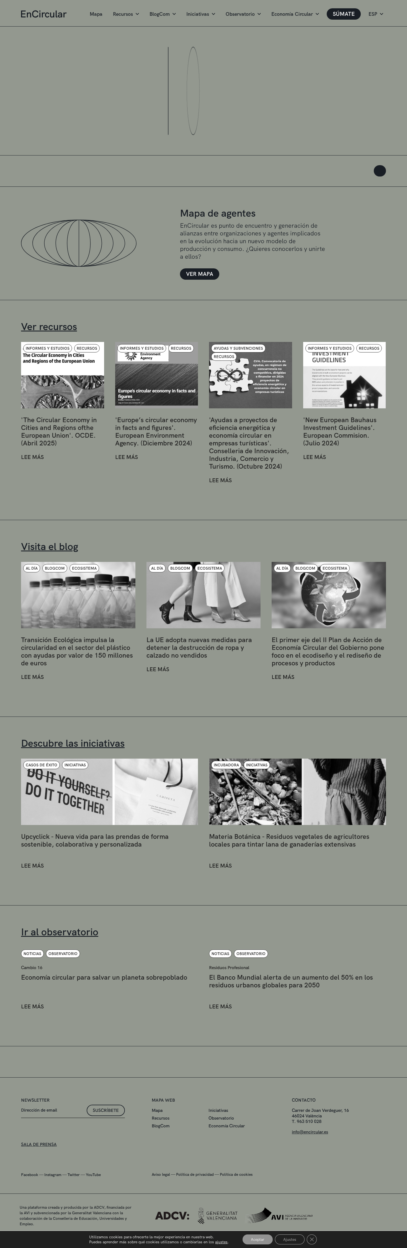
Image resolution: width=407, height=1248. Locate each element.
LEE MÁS (32, 457)
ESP (373, 14)
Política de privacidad (195, 1174)
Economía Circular (292, 14)
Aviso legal (161, 1174)
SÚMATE (344, 13)
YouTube (93, 1174)
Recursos (123, 14)
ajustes (221, 1241)
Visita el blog (49, 546)
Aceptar (257, 1239)
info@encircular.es (310, 1132)
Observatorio (240, 14)
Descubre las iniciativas (73, 743)
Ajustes (289, 1239)
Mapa (96, 14)
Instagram (52, 1174)
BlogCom (160, 14)
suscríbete (106, 1110)
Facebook (29, 1174)
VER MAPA (199, 273)
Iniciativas (197, 14)
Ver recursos (49, 326)
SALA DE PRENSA (39, 1144)
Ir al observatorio (59, 931)
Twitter (74, 1174)
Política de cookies (236, 1174)
